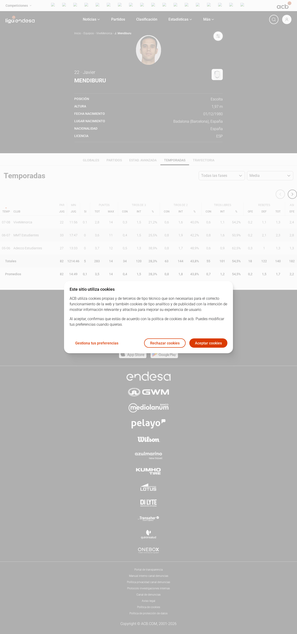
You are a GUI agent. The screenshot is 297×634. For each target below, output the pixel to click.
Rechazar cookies (165, 343)
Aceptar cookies (208, 343)
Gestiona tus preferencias (96, 343)
